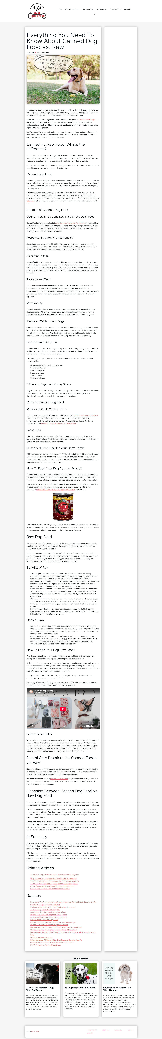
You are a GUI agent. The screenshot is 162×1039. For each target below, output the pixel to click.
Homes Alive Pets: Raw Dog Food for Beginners (48, 915)
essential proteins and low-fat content (70, 223)
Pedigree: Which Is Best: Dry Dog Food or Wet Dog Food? (52, 907)
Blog (60, 9)
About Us (127, 9)
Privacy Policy (91, 1030)
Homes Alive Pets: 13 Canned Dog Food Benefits (49, 925)
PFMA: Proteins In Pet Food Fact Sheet (45, 945)
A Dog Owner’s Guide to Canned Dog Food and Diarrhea (52, 886)
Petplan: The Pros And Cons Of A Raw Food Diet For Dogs (52, 922)
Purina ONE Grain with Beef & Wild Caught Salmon (55, 490)
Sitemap (130, 1030)
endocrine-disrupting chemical (86, 415)
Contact (90, 1033)
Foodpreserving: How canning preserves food (48, 912)
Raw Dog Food (115, 9)
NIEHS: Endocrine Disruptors (41, 937)
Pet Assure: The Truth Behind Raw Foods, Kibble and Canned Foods (56, 902)
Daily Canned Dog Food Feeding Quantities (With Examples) (53, 879)
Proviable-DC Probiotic (59, 779)
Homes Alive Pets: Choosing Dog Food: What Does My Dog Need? (56, 927)
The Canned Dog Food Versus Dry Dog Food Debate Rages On (54, 881)
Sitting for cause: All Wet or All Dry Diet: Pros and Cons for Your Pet (56, 940)
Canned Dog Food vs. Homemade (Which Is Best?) (50, 889)
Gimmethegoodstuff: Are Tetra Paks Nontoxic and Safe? (52, 942)
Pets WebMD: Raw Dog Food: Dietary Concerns (48, 917)
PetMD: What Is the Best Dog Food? (44, 920)
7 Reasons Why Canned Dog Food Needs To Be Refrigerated (54, 884)
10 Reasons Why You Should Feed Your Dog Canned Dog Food (54, 875)
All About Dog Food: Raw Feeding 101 (45, 910)
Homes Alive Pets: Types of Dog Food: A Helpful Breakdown (53, 930)
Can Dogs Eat (101, 9)
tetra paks (30, 201)
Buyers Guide (88, 9)
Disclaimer (118, 1030)
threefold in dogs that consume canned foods (59, 424)
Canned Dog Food (72, 9)
